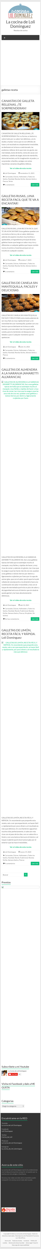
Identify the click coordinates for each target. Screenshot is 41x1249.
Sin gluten (28, 613)
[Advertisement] (20, 63)
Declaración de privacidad (16, 1243)
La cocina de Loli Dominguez (20, 24)
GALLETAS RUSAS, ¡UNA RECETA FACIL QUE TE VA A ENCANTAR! (20, 199)
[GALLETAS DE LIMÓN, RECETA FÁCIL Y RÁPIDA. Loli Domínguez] (20, 642)
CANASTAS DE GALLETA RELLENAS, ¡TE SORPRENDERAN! (18, 104)
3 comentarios (10, 358)
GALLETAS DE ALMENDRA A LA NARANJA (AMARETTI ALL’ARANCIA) (20, 373)
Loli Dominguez (10, 173)
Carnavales (9, 177)
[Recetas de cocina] (9, 1208)
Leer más (35, 185)
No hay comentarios (12, 619)
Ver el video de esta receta (20, 168)
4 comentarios (10, 863)
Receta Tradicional (21, 611)
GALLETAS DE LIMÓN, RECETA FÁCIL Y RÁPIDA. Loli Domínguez (19, 633)
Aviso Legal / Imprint (32, 1243)
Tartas (11, 181)
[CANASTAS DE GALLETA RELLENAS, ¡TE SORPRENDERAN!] (20, 113)
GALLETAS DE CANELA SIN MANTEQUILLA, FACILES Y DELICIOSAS (20, 286)
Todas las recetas (17, 1241)
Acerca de (8, 1241)
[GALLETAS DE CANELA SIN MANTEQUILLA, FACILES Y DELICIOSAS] (20, 295)
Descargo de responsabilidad (20, 1245)
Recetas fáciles (20, 179)
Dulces (15, 177)
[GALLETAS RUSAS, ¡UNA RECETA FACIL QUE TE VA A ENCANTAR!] (20, 208)
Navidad (11, 179)
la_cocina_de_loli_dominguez (12, 1149)
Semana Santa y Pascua (16, 613)
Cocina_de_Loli (7, 1137)
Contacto (26, 1241)
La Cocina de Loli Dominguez (12, 1143)
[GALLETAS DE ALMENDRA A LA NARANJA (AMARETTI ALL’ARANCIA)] (20, 382)
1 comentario (9, 185)
